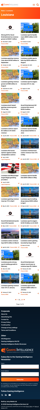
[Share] (18, 43)
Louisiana (9, 10)
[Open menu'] (34, 5)
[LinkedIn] (6, 395)
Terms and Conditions (8, 330)
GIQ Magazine (5, 338)
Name (2, 363)
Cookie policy (5, 325)
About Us (4, 314)
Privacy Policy (5, 322)
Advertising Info (6, 317)
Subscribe (20, 379)
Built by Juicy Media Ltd (9, 401)
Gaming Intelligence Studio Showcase (13, 344)
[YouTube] (10, 395)
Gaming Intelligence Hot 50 (10, 341)
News (3, 10)
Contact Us (5, 319)
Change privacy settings (9, 327)
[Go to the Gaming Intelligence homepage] (9, 5)
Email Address (5, 371)
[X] (2, 395)
